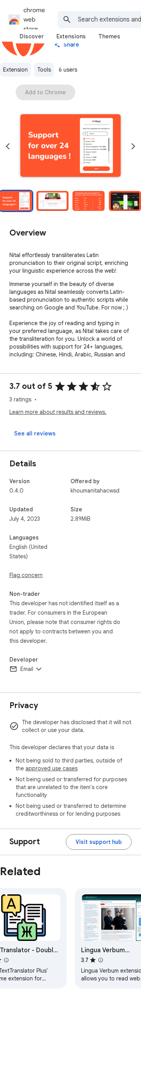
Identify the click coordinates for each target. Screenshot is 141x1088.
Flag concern (26, 575)
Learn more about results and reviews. (58, 411)
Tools (44, 69)
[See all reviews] (34, 433)
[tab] (31, 36)
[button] (70, 146)
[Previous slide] (8, 146)
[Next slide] (133, 146)
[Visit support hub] (99, 842)
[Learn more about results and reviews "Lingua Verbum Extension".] (100, 960)
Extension (15, 69)
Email (26, 669)
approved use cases (51, 768)
